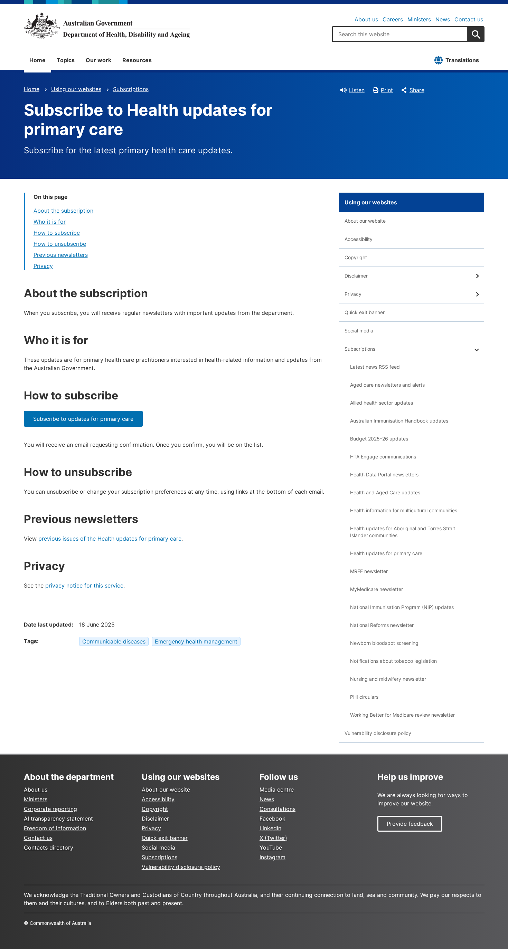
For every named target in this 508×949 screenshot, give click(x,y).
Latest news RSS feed (375, 367)
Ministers (419, 19)
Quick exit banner (365, 312)
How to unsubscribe (60, 243)
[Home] (107, 25)
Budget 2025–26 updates (379, 439)
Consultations (277, 808)
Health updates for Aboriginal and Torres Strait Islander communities (402, 531)
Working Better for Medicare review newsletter (402, 715)
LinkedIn (270, 828)
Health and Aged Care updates (385, 492)
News (442, 19)
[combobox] (400, 34)
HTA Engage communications (383, 456)
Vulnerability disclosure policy (378, 733)
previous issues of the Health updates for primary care (109, 538)
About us (366, 19)
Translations (462, 60)
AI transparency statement (58, 818)
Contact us (468, 19)
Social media (359, 330)
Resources (137, 60)
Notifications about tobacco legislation (393, 661)
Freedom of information (55, 828)
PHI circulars (364, 697)
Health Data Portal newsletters (384, 474)
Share (417, 90)
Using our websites (76, 89)
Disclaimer (356, 276)
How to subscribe (57, 232)
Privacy (43, 265)
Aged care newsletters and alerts (387, 385)
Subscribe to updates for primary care (83, 418)
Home (37, 60)
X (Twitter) (273, 837)
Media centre (277, 789)
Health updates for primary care (386, 553)
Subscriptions (131, 89)
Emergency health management (196, 641)
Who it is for (50, 221)
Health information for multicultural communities (403, 510)
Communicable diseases (113, 641)
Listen (357, 90)
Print (387, 90)
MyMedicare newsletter (376, 589)
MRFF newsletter (369, 571)
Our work (98, 60)
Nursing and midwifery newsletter (388, 679)
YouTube (271, 847)
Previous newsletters (61, 254)
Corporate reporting (50, 808)
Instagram (272, 857)
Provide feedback (410, 823)
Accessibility (359, 239)
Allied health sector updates (381, 403)
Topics (66, 60)
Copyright (356, 257)
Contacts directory (48, 847)
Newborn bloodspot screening (384, 643)
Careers (393, 19)
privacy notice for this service (84, 585)
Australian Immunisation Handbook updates (399, 421)
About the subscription (63, 210)
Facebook (272, 818)
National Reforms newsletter (382, 625)
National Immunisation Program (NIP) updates (402, 607)
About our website (365, 221)
